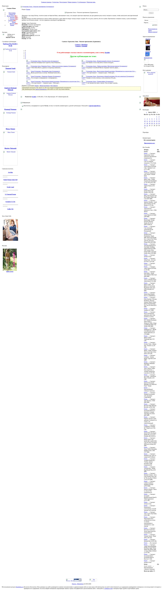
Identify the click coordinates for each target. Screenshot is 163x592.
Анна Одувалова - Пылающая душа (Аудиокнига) (45, 71)
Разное (12, 25)
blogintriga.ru (19, 587)
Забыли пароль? (152, 32)
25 (147, 125)
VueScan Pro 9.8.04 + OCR (10, 45)
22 (156, 123)
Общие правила (72, 2)
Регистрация (63, 2)
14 (154, 121)
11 (147, 121)
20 (152, 123)
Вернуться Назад (45, 85)
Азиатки (14, 19)
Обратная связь (91, 2)
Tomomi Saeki (10, 68)
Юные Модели (14, 22)
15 (156, 121)
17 (145, 123)
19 (149, 123)
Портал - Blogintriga (77, 584)
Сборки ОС (12, 14)
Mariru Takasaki (10, 148)
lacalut (107, 52)
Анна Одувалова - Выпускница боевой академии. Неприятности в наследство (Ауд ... (56, 81)
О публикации (81, 2)
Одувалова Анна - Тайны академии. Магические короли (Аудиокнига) (106, 66)
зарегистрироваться (41, 89)
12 (149, 121)
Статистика (55, 2)
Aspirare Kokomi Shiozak (10, 89)
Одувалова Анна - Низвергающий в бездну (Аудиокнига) (103, 61)
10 (145, 121)
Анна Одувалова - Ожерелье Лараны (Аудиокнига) (46, 76)
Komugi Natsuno (10, 109)
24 (145, 125)
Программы (12, 13)
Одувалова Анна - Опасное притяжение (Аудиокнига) (38, 6)
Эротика (14, 17)
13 (152, 121)
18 (147, 123)
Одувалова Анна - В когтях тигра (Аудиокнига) (45, 61)
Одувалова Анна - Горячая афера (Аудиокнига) (99, 81)
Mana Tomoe (10, 129)
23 (159, 123)
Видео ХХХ (12, 16)
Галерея (12, 20)
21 (154, 123)
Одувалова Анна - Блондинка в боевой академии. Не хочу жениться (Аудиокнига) (110, 76)
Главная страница (46, 2)
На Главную (54, 85)
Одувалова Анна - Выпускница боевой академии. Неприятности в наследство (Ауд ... (111, 71)
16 (159, 121)
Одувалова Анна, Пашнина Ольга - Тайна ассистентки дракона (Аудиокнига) (53, 66)
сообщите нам (108, 588)
